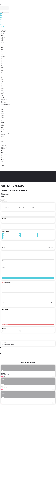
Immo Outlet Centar (3, 149)
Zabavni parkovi (2, 122)
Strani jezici (2, 45)
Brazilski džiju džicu (3, 80)
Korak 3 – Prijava (3, 134)
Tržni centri (2, 142)
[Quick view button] (52, 376)
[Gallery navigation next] (4, 216)
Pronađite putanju (5, 324)
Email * (3, 257)
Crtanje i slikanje (3, 56)
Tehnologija (2, 90)
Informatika (2, 93)
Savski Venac (2, 139)
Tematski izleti (2, 117)
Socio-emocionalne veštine (4, 99)
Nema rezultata (4, 8)
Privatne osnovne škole (3, 102)
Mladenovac (2, 113)
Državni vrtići (2, 129)
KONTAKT (2, 197)
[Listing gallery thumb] (2, 214)
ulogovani (5, 344)
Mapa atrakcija (2, 125)
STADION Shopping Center (4, 147)
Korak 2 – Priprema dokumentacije (5, 133)
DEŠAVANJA (2, 38)
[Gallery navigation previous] (2, 216)
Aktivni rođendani (3, 29)
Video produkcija (3, 92)
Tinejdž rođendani (3, 31)
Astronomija (2, 88)
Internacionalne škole (3, 103)
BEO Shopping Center (3, 145)
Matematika (2, 85)
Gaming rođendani (3, 32)
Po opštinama (2, 136)
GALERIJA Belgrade (3, 146)
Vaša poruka (3, 267)
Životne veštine (2, 97)
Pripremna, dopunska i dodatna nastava (5, 104)
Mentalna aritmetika (3, 100)
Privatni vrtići (2, 130)
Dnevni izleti (2, 107)
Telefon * (3, 260)
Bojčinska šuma (2, 115)
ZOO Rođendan (2, 33)
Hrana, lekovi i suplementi (4, 154)
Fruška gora (2, 111)
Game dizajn (2, 95)
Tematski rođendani (3, 37)
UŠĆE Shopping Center (3, 148)
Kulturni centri (2, 159)
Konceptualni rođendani (3, 30)
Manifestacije (2, 42)
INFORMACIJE (3, 196)
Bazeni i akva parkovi (3, 123)
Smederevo (2, 110)
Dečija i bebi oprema (3, 153)
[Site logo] (8, 3)
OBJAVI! (3, 165)
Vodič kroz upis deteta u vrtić (4, 131)
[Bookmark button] (54, 376)
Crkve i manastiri (3, 119)
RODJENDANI (2, 26)
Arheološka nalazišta (3, 124)
